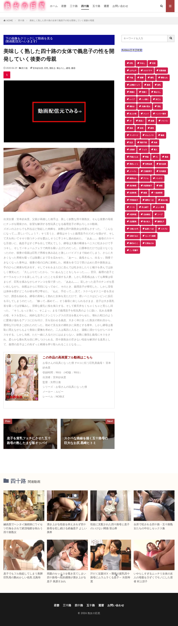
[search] (171, 38)
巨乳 (46, 68)
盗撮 (152, 121)
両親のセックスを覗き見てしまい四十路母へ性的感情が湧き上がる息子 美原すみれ (66, 577)
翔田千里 (143, 142)
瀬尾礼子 (160, 221)
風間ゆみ (133, 178)
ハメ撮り (145, 99)
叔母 (141, 128)
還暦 (106, 6)
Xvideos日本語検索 (132, 50)
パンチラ (159, 178)
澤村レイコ (134, 164)
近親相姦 (162, 70)
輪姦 (162, 135)
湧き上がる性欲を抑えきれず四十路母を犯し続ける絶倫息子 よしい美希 (67, 528)
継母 (68, 68)
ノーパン (133, 171)
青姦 (147, 157)
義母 (73, 68)
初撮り (144, 92)
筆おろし (61, 68)
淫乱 (159, 106)
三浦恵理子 (147, 171)
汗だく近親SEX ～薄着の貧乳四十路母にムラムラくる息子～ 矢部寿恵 (110, 577)
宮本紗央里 (38, 68)
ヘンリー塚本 (161, 114)
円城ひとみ (134, 157)
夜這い (141, 121)
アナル (146, 178)
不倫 (131, 78)
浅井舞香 (133, 186)
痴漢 (145, 193)
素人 (155, 150)
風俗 (166, 157)
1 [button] (7, 75)
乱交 (131, 142)
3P (131, 121)
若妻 (63, 6)
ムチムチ (133, 70)
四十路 (85, 6)
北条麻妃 (146, 214)
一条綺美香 (158, 193)
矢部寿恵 (133, 214)
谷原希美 (133, 193)
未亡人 (158, 99)
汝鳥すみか (134, 236)
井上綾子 (145, 207)
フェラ (144, 150)
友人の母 (133, 114)
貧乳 (159, 85)
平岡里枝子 (134, 200)
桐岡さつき (149, 200)
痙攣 (141, 78)
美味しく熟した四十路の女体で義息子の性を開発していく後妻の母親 (62, 20)
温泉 (131, 128)
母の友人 (146, 221)
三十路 (74, 6)
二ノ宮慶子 (134, 250)
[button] (124, 265)
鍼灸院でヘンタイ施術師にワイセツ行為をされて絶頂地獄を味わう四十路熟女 (23, 528)
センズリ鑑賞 (150, 236)
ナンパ (146, 114)
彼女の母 (164, 200)
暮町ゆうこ (134, 243)
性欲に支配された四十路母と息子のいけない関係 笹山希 (110, 526)
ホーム (54, 6)
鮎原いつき (149, 229)
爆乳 (152, 78)
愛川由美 (162, 164)
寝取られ (164, 78)
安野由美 (148, 164)
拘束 (155, 142)
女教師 (132, 150)
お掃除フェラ (135, 85)
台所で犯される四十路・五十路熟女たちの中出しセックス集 (153, 526)
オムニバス (149, 135)
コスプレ (164, 229)
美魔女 (132, 92)
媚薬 (161, 186)
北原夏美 (133, 221)
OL (157, 157)
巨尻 (154, 63)
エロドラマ (147, 70)
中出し (142, 63)
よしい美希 (160, 207)
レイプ (132, 99)
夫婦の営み (146, 106)
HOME (9, 21)
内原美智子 (147, 186)
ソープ (160, 214)
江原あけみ (149, 243)
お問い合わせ (120, 6)
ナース (132, 207)
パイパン (164, 121)
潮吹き (52, 68)
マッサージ (134, 135)
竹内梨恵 (162, 171)
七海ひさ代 (134, 229)
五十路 (96, 6)
